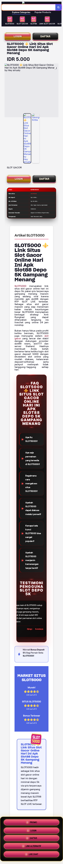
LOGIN (18, 36)
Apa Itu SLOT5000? (31, 439)
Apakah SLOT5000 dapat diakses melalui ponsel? (33, 508)
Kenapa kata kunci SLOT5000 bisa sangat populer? (33, 533)
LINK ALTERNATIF (33, 847)
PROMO (33, 822)
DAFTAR (45, 36)
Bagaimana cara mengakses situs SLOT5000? (31, 483)
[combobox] (29, 7)
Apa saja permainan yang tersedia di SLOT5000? (32, 458)
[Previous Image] (7, 91)
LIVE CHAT (33, 855)
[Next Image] (56, 91)
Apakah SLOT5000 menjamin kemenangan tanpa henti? (32, 560)
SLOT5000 (20, 286)
